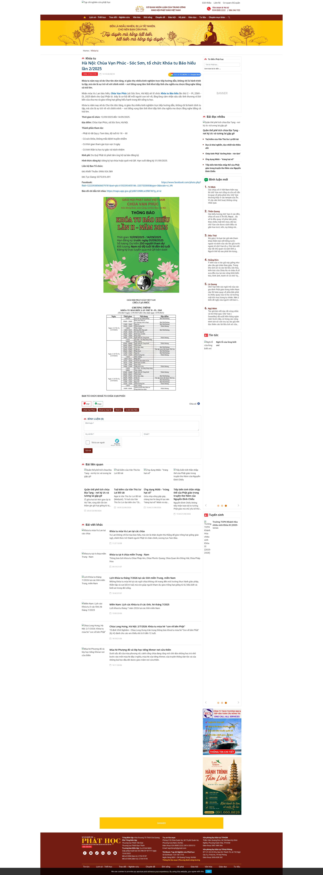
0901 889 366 (217, 845)
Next (238, 505)
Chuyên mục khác (217, 17)
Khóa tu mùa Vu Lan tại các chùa (127, 531)
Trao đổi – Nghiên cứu (119, 17)
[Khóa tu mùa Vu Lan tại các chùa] (95, 538)
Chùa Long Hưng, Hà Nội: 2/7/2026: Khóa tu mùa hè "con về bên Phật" (147, 626)
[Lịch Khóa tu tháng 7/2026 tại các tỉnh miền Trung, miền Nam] (95, 586)
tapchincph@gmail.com (177, 848)
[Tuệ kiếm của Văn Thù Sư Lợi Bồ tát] (127, 477)
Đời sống (148, 17)
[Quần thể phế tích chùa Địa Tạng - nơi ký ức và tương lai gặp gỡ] (98, 477)
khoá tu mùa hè (105, 410)
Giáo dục (192, 17)
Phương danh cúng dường (189, 860)
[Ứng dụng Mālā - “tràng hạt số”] (157, 477)
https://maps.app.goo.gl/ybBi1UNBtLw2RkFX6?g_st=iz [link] (134, 191)
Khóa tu (94, 50)
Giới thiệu (206, 3)
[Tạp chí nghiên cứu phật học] (96, 2)
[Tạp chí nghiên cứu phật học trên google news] (184, 75)
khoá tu (119, 410)
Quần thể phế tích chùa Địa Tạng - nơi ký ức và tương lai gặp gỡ (96, 492)
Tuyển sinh (216, 515)
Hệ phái (182, 17)
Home (86, 50)
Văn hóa (136, 17)
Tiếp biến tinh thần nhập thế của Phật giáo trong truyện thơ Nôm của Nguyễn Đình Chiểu (187, 494)
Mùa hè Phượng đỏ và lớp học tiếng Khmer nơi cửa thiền (140, 649)
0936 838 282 (217, 857)
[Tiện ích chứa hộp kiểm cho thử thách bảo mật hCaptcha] (103, 442)
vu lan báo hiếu (132, 410)
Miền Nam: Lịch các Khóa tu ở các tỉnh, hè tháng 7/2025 (139, 604)
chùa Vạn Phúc (89, 410)
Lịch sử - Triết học (97, 17)
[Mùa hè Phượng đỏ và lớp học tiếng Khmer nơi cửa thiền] (95, 658)
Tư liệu (202, 17)
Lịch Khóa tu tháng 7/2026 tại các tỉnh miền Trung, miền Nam (143, 577)
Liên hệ (217, 3)
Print (99, 404)
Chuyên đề (160, 17)
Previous (205, 505)
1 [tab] (218, 506)
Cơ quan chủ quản (231, 3)
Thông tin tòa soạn (170, 860)
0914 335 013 (189, 845)
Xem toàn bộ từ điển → (212, 69)
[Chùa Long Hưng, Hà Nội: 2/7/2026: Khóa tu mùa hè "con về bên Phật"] (95, 633)
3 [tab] (226, 506)
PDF (88, 404)
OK (208, 871)
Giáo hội (172, 17)
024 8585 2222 (177, 845)
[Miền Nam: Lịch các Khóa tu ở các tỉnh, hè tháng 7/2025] (95, 610)
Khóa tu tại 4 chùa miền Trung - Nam (129, 554)
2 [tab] (222, 506)
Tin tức (213, 335)
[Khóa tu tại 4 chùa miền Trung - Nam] (95, 561)
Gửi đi (88, 450)
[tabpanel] (98, 493)
